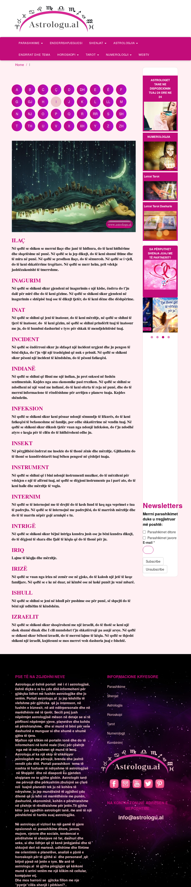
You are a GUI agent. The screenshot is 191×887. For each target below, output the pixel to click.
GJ (30, 101)
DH (82, 89)
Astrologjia (124, 43)
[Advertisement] (160, 420)
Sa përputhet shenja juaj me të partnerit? (160, 253)
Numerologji (118, 54)
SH (121, 113)
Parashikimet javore (162, 537)
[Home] (55, 18)
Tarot (91, 54)
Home (19, 64)
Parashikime (30, 43)
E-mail (149, 542)
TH (30, 126)
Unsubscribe (155, 569)
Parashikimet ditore (161, 532)
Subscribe (153, 561)
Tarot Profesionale (160, 187)
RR (95, 113)
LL (108, 101)
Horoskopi (66, 54)
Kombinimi (115, 742)
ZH (121, 126)
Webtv (144, 54)
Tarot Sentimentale (160, 194)
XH (82, 126)
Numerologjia (158, 137)
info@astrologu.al (141, 817)
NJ (30, 113)
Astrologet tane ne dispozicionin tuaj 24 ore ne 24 (160, 88)
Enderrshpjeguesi (66, 43)
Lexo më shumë (160, 116)
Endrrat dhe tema (34, 54)
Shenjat (96, 43)
